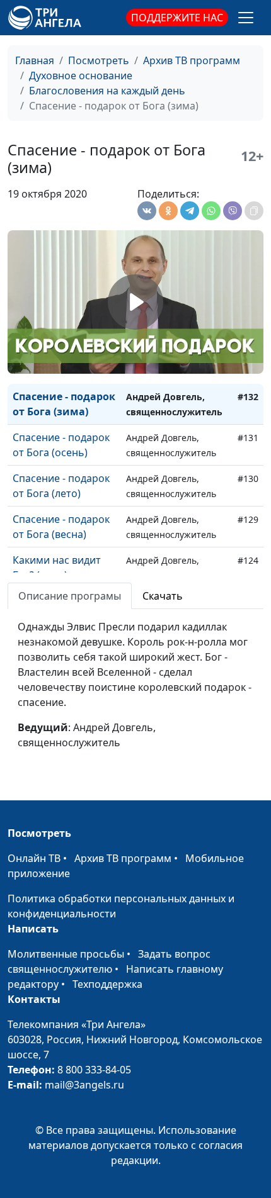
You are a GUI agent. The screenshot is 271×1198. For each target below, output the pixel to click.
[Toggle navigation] (245, 17)
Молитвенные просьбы (66, 954)
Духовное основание (80, 75)
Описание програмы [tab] (69, 596)
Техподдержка (107, 984)
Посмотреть (98, 60)
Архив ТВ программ (191, 60)
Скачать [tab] (162, 596)
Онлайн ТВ (34, 858)
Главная (34, 60)
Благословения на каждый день (107, 91)
